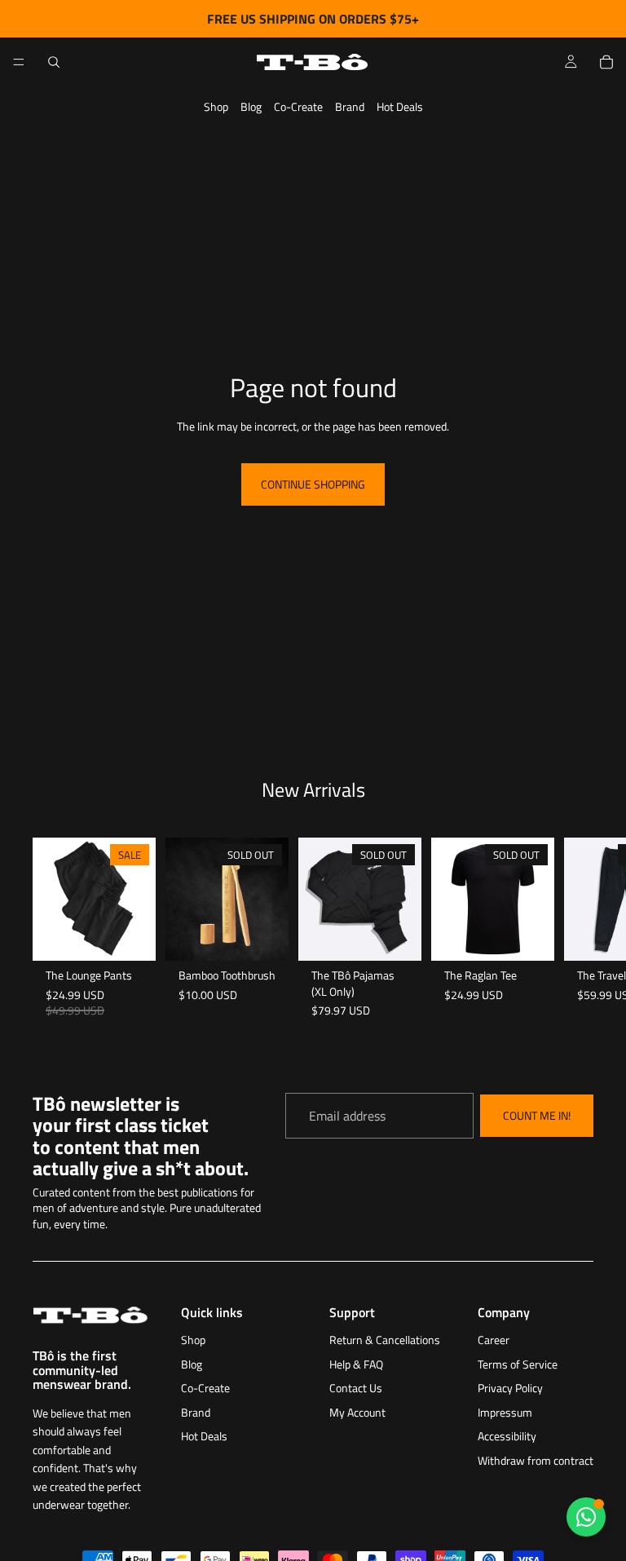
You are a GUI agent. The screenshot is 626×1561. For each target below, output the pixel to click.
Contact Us (355, 1387)
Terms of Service (518, 1364)
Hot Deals (400, 106)
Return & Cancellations (384, 1339)
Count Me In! (537, 1116)
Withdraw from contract (535, 1460)
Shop (216, 106)
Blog (251, 106)
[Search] (54, 62)
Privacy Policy (510, 1387)
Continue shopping (313, 484)
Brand (349, 106)
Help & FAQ (356, 1364)
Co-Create (298, 106)
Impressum (505, 1412)
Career (493, 1339)
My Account (357, 1412)
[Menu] (18, 62)
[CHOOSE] (130, 935)
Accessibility (507, 1435)
